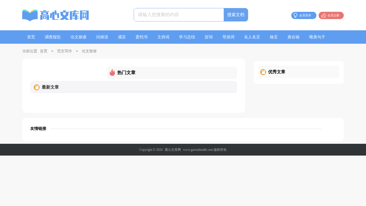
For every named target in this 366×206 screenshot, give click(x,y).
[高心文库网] (55, 16)
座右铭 (293, 37)
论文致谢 (78, 37)
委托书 (142, 37)
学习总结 (187, 37)
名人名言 (252, 37)
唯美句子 (317, 37)
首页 (31, 37)
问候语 (102, 37)
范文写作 (64, 51)
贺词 (209, 37)
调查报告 (53, 37)
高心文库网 (173, 150)
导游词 (228, 37)
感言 (122, 37)
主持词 (163, 37)
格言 (274, 37)
